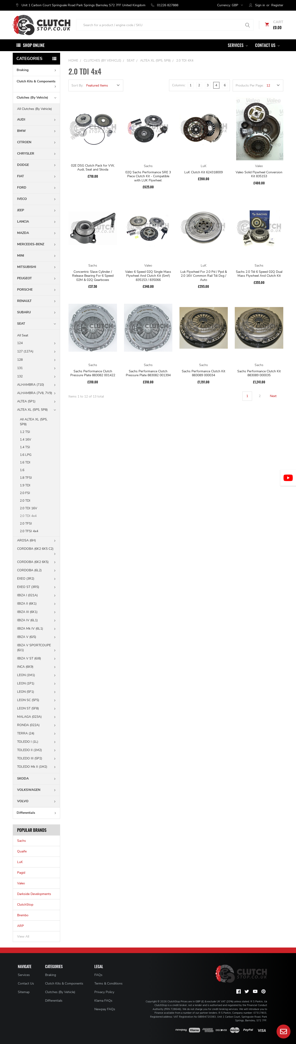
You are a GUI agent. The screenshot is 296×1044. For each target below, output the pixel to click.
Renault (24, 301)
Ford (21, 187)
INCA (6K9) (25, 667)
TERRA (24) (25, 733)
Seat (21, 323)
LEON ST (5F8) (28, 708)
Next (274, 396)
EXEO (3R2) (25, 578)
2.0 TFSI (26, 523)
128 (20, 359)
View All (23, 936)
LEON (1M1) (26, 675)
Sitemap (24, 992)
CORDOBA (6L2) (29, 570)
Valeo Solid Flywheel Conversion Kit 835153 (259, 174)
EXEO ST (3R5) (28, 587)
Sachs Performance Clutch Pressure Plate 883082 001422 (92, 373)
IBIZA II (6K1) (27, 603)
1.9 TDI (25, 485)
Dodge (23, 165)
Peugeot (24, 278)
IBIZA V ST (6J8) (29, 658)
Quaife (22, 851)
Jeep (20, 210)
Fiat (20, 176)
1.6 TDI (25, 462)
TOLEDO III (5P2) (29, 758)
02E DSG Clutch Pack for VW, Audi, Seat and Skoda (92, 168)
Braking (22, 70)
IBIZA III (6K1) (27, 612)
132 (20, 376)
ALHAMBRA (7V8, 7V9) (34, 393)
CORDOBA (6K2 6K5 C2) (35, 549)
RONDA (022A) (28, 725)
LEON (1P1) (25, 683)
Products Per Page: (249, 85)
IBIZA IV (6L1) (27, 620)
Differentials (26, 813)
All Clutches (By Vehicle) (34, 109)
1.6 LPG (26, 455)
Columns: (178, 85)
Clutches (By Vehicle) (32, 97)
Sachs (21, 841)
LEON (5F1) (25, 692)
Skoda (23, 778)
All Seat (22, 335)
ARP (20, 926)
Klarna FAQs (103, 1000)
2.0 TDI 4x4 (28, 516)
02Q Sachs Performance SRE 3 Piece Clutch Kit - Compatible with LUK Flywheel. (148, 176)
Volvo (22, 801)
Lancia (23, 221)
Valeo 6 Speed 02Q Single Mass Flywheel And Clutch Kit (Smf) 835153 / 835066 (148, 276)
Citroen (24, 142)
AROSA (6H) (26, 540)
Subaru (24, 312)
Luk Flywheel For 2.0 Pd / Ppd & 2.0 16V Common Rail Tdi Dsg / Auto (203, 276)
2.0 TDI (25, 500)
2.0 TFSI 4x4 (29, 531)
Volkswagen (28, 790)
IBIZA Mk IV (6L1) (30, 628)
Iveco (22, 199)
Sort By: (77, 85)
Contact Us (265, 45)
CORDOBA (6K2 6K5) (33, 562)
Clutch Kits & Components (36, 81)
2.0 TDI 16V (28, 508)
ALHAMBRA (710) (30, 384)
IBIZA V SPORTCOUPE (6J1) (34, 647)
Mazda (23, 233)
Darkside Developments (34, 894)
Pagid (21, 872)
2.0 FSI (25, 493)
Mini (20, 255)
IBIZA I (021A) (27, 595)
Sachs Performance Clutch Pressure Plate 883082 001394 (148, 373)
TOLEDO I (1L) (27, 742)
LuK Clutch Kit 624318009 (203, 172)
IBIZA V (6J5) (26, 637)
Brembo (22, 915)
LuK (20, 862)
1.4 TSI (25, 447)
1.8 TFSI (26, 477)
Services (236, 45)
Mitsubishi (26, 267)
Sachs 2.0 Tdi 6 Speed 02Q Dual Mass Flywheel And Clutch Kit (259, 274)
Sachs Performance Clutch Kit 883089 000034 (203, 373)
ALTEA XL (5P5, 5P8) (32, 409)
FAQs (98, 975)
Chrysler (25, 153)
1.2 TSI (25, 432)
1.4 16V (26, 439)
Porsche (25, 289)
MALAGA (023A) (29, 717)
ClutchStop (25, 904)
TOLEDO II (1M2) (29, 750)
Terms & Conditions (108, 983)
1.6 (22, 470)
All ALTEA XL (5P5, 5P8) (33, 421)
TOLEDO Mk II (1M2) (32, 766)
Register (277, 5)
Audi (21, 119)
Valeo (21, 883)
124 (20, 343)
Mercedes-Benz (30, 244)
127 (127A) (25, 351)
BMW (21, 131)
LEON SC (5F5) (28, 700)
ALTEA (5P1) (26, 401)
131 (20, 368)
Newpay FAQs (104, 1009)
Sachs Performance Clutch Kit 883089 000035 (259, 373)
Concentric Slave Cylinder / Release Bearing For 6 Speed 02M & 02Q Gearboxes (93, 276)
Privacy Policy (104, 992)
